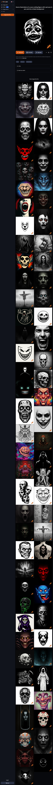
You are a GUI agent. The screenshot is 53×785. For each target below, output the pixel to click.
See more (24, 58)
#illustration (29, 61)
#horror (22, 61)
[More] (46, 52)
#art (17, 61)
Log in (7, 780)
